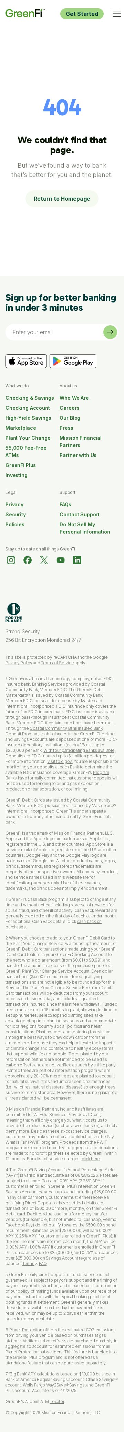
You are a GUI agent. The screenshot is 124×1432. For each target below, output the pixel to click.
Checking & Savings (30, 398)
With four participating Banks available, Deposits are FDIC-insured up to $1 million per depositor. (60, 753)
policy (24, 1291)
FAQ (42, 1263)
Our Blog (70, 418)
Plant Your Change (28, 438)
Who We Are (74, 398)
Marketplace (21, 428)
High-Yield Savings (28, 418)
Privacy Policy (19, 662)
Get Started (82, 13)
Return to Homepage (62, 198)
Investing (17, 475)
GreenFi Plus (21, 465)
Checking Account (28, 408)
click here (91, 1158)
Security (16, 514)
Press (66, 428)
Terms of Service (57, 662)
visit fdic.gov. (60, 761)
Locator (57, 1401)
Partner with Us (78, 455)
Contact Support (80, 514)
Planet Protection (25, 1329)
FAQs (65, 504)
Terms (28, 1263)
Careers (69, 408)
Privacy (14, 504)
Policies (15, 524)
